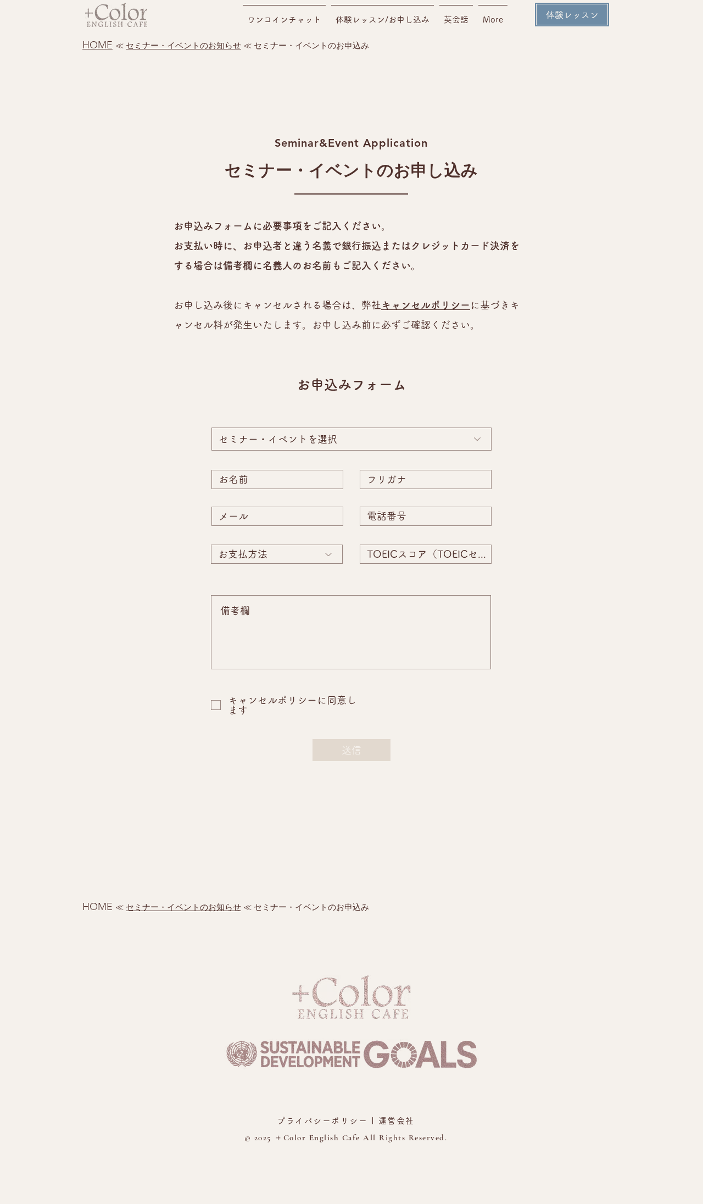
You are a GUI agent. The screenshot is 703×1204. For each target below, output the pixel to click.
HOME (97, 45)
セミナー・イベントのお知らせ (183, 45)
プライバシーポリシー (322, 1121)
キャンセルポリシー (425, 305)
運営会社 (396, 1121)
